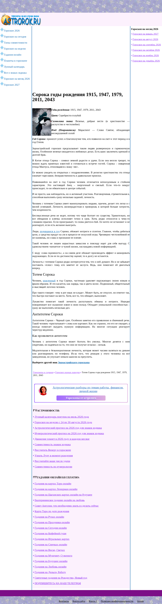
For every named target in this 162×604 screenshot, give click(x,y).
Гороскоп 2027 (12, 84)
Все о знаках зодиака (15, 72)
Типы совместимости (15, 42)
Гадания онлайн (12, 54)
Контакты (64, 601)
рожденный (49, 280)
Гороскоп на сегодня (15, 36)
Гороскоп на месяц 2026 (17, 78)
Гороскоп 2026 (12, 30)
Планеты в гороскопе (15, 60)
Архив (140, 601)
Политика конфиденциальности (117, 601)
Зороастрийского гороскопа (74, 362)
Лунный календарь (14, 66)
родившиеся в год (50, 231)
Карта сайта (79, 601)
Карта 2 (93, 601)
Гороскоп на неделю (15, 48)
